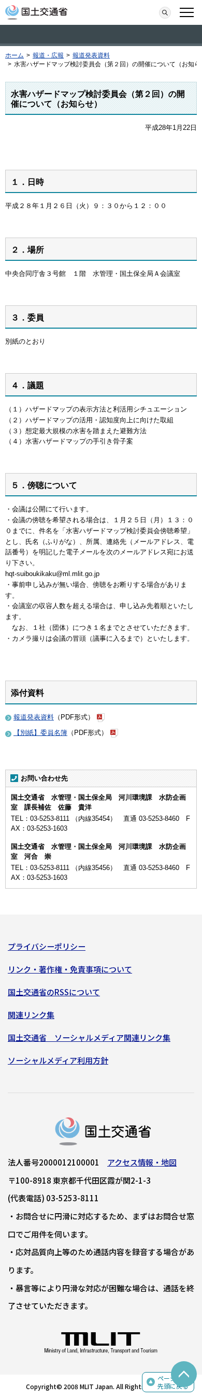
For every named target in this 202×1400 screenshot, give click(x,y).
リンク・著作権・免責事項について (70, 969)
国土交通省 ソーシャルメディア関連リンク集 (89, 1037)
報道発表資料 (91, 55)
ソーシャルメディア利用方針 (58, 1060)
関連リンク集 (31, 1014)
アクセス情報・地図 (142, 1162)
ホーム (14, 55)
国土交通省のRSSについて (54, 991)
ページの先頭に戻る (173, 1382)
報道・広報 (48, 55)
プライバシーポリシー (46, 946)
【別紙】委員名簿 (40, 732)
